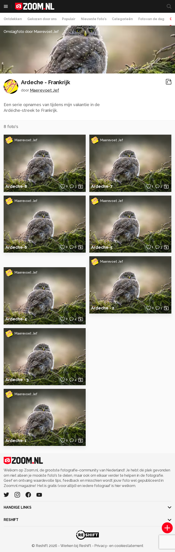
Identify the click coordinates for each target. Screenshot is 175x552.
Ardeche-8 (16, 186)
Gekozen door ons (42, 19)
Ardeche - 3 (17, 379)
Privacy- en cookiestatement (118, 546)
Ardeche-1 (15, 440)
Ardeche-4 (16, 319)
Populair (68, 19)
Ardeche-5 (101, 247)
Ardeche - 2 (102, 308)
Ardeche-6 (16, 247)
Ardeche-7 (101, 186)
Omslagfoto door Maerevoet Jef (31, 31)
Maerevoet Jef (44, 90)
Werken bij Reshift (76, 546)
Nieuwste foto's (93, 19)
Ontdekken (13, 19)
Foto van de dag (151, 19)
